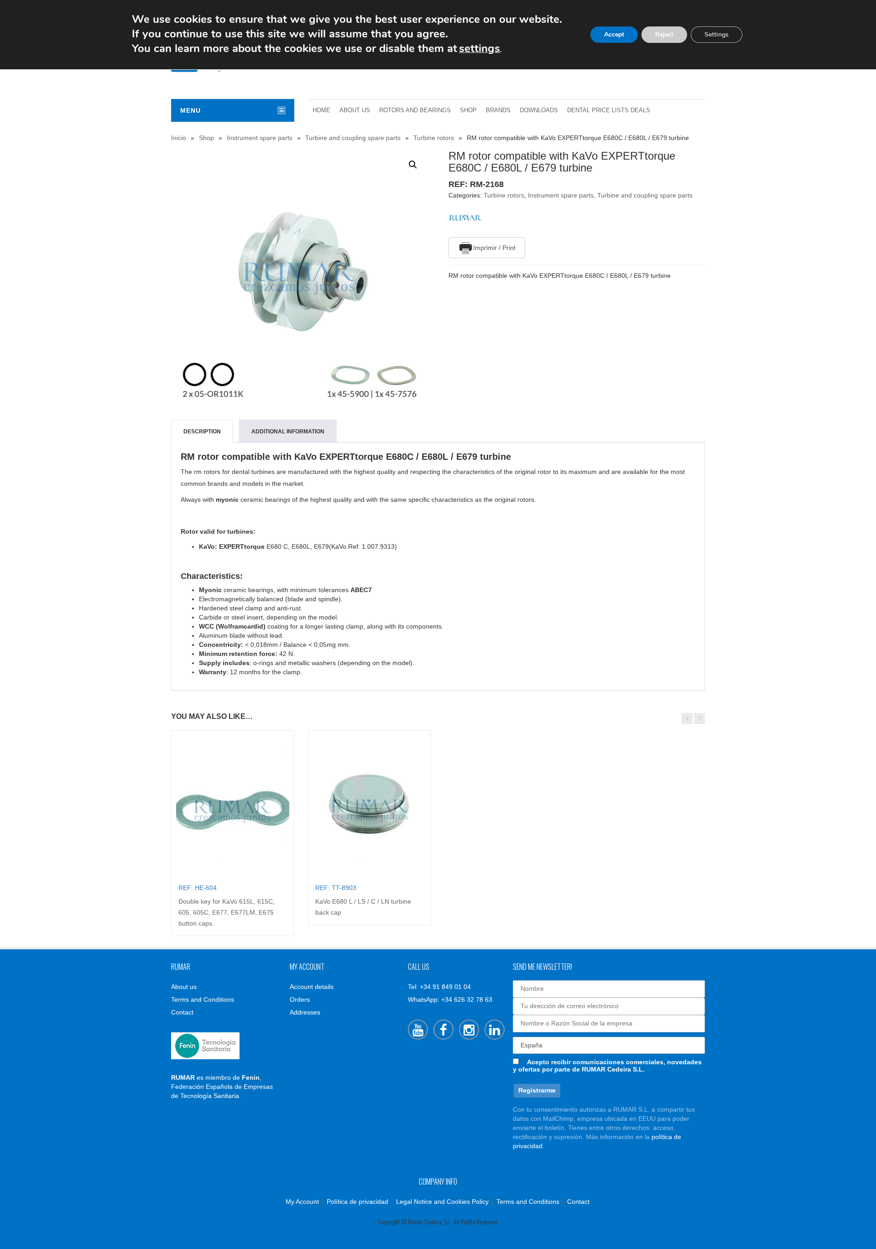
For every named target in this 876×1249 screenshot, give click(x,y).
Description (202, 431)
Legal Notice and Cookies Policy (442, 1201)
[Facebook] (443, 1030)
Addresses (305, 1012)
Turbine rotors (433, 137)
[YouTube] (418, 1030)
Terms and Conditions (202, 999)
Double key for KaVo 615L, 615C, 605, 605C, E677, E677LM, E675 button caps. (226, 912)
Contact (182, 1012)
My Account (302, 1201)
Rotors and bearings (415, 110)
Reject (664, 34)
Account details (312, 986)
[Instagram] (469, 1030)
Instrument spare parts (259, 137)
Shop (468, 110)
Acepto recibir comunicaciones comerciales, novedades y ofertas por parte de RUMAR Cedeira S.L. (607, 1065)
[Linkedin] (495, 1030)
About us (354, 110)
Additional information (287, 431)
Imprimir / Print (494, 247)
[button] (413, 164)
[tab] (202, 431)
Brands (498, 110)
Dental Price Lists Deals (608, 110)
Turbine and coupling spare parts (353, 137)
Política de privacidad (357, 1201)
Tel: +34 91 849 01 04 (439, 986)
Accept (614, 34)
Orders (300, 999)
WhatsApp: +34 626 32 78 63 (450, 999)
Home (321, 110)
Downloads (539, 110)
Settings (716, 34)
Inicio (178, 137)
